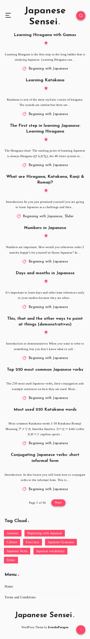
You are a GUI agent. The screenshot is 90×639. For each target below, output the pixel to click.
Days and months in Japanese (45, 273)
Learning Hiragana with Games (45, 35)
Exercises (32, 542)
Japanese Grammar (61, 542)
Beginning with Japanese (48, 69)
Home (9, 586)
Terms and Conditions (20, 597)
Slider (69, 216)
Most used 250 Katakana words (45, 410)
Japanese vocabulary (50, 551)
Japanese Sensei (45, 16)
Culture (12, 542)
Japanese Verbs (17, 551)
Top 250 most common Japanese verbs (45, 370)
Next (58, 502)
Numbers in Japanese (45, 228)
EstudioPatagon (58, 627)
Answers (13, 533)
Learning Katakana (45, 80)
